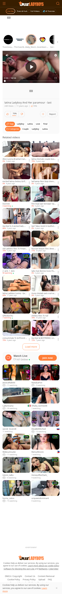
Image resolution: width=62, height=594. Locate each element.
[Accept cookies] (56, 588)
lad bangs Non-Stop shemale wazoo (43, 181)
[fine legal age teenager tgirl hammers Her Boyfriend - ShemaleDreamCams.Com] (45, 196)
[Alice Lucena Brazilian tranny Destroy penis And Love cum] (17, 151)
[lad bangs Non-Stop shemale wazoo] (45, 174)
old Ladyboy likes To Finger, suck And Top (14, 249)
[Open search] (58, 3)
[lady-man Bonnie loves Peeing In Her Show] (45, 263)
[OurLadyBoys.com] (31, 3)
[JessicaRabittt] (17, 375)
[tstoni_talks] (17, 468)
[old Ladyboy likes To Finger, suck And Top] (17, 241)
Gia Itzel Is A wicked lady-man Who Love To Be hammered (15, 226)
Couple (25, 129)
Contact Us (30, 576)
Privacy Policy (29, 579)
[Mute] (7, 55)
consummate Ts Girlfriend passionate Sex (15, 338)
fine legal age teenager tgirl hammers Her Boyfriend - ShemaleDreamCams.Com (43, 204)
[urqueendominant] (45, 491)
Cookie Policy (13, 579)
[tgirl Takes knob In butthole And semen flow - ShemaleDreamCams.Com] (45, 219)
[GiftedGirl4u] (17, 308)
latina (30, 124)
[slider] (31, 81)
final (45, 124)
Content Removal (46, 576)
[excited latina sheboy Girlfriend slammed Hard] (17, 174)
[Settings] (55, 55)
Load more (31, 346)
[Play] (31, 67)
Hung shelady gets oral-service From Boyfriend (43, 293)
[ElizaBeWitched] (45, 422)
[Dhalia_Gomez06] (45, 399)
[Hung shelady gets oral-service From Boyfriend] (45, 286)
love (38, 124)
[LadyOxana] (17, 399)
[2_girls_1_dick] (17, 263)
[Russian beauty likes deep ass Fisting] (45, 241)
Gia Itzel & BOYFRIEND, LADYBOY (43, 338)
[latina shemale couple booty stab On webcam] (45, 151)
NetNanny (43, 568)
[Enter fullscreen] (55, 78)
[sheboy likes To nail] (45, 308)
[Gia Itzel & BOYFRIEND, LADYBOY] (45, 330)
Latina (45, 129)
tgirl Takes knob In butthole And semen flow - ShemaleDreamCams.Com (43, 226)
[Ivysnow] (17, 196)
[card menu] (29, 160)
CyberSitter (53, 568)
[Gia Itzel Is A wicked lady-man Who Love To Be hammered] (17, 219)
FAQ (50, 579)
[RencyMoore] (45, 445)
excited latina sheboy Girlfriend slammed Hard (14, 181)
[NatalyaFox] (45, 375)
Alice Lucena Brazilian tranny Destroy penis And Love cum (15, 159)
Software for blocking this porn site (19, 568)
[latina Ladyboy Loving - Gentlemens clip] (17, 286)
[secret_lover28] (17, 422)
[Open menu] (4, 3)
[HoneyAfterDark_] (45, 468)
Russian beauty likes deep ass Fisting (43, 249)
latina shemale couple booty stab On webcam (43, 159)
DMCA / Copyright (13, 576)
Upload (41, 579)
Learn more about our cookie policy (43, 565)
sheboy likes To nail (39, 316)
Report (52, 114)
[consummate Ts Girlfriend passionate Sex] (17, 330)
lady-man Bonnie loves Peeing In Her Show (43, 271)
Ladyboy (35, 129)
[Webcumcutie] (17, 445)
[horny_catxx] (17, 491)
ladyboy (20, 124)
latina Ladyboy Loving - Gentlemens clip (15, 293)
